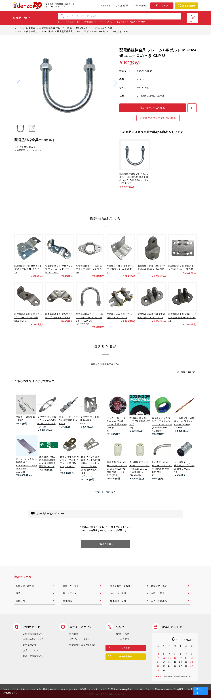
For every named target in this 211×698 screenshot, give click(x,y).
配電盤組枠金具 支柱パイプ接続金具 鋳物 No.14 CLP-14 (151, 269)
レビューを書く (105, 543)
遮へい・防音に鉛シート (87, 22)
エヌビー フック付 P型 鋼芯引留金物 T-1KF (68, 420)
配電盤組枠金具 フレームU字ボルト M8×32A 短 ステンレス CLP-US (89, 317)
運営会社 (73, 634)
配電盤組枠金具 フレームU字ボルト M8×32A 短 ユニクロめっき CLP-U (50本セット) (134, 176)
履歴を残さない (189, 371)
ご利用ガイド (104, 5)
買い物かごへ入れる (152, 107)
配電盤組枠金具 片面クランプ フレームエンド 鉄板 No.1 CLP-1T (59, 269)
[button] (115, 83)
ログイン (164, 5)
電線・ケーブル (71, 586)
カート (192, 21)
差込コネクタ (122, 22)
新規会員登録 (188, 5)
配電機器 (67, 600)
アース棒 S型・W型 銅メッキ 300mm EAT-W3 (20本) (184, 421)
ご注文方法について (33, 634)
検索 (62, 16)
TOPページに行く (105, 492)
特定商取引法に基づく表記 (82, 645)
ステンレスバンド (107, 22)
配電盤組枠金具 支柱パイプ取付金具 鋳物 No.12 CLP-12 (182, 317)
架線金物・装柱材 (25, 586)
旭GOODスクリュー (66, 22)
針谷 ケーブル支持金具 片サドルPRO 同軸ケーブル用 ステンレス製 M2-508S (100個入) (90, 463)
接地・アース (69, 593)
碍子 (18, 593)
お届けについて (31, 650)
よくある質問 (122, 5)
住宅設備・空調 (118, 600)
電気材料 (20, 600)
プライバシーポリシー (80, 639)
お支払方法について (33, 639)
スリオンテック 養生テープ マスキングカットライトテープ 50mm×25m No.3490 (162, 424)
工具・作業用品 (159, 600)
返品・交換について (33, 656)
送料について (29, 645)
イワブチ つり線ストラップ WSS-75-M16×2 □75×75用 (47, 420)
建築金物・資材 (159, 586)
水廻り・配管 (158, 593)
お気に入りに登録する (192, 107)
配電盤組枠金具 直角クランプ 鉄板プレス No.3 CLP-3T (120, 269)
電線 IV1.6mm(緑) (138, 22)
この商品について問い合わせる (158, 118)
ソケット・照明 (118, 593)
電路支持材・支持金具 (121, 586)
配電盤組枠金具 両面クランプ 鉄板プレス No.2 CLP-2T (28, 269)
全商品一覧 (20, 17)
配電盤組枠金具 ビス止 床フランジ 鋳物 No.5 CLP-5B (89, 269)
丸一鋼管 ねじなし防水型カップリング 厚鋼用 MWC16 (184, 465)
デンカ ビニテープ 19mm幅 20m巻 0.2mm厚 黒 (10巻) (117, 421)
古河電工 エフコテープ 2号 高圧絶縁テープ (139, 421)
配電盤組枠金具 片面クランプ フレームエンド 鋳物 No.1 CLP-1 (28, 317)
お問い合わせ (140, 5)
